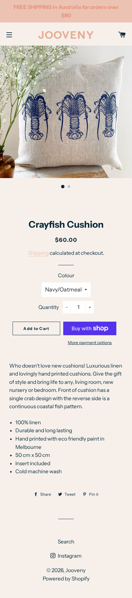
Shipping (38, 253)
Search (66, 542)
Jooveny (75, 570)
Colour (66, 275)
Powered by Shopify (66, 579)
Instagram (69, 556)
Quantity (48, 307)
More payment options (90, 342)
